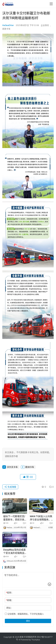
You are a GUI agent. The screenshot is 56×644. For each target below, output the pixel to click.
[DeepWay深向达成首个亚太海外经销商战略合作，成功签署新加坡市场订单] (14, 539)
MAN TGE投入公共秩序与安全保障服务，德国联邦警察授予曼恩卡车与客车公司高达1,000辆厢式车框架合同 (41, 518)
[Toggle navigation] (51, 4)
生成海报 (11, 486)
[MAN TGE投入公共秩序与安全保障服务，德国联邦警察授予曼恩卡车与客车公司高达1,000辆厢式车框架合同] (41, 506)
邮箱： (10, 600)
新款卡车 (6, 29)
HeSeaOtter (8, 25)
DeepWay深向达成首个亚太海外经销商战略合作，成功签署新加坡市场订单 (14, 551)
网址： (9, 607)
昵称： (10, 592)
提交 (28, 621)
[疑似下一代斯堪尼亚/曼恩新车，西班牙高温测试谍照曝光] (14, 506)
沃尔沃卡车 (12, 467)
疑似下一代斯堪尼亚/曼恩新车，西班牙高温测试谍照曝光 (14, 518)
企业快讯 (45, 25)
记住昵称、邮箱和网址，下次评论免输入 (25, 614)
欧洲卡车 (29, 467)
